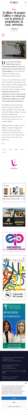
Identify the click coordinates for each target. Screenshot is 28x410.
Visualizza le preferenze (14, 406)
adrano (4, 149)
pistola (4, 152)
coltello (16, 149)
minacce (22, 149)
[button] (26, 383)
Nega (14, 402)
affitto (10, 149)
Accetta (14, 398)
